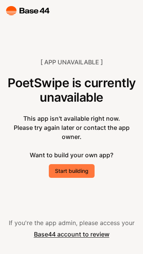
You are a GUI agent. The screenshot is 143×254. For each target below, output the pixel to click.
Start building (71, 171)
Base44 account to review (71, 234)
